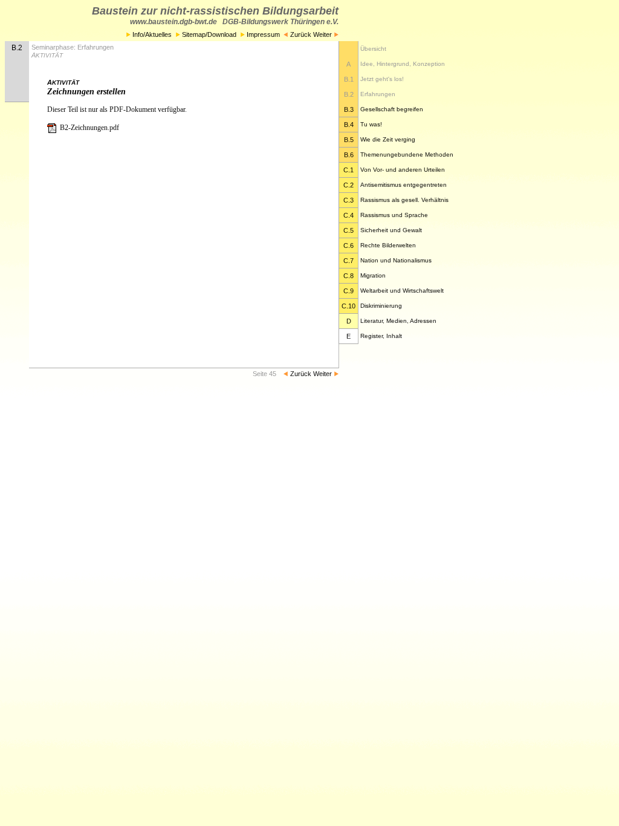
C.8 (348, 275)
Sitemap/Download (208, 34)
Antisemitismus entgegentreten (403, 184)
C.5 (348, 230)
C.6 (348, 245)
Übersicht (373, 48)
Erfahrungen (377, 94)
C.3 (348, 200)
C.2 (348, 185)
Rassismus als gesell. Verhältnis (404, 200)
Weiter (323, 34)
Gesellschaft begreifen (391, 109)
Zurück (299, 34)
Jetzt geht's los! (382, 79)
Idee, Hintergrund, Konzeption (402, 63)
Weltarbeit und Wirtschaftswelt (402, 290)
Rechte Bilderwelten (388, 245)
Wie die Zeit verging (387, 139)
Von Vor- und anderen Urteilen (402, 169)
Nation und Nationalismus (396, 260)
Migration (373, 275)
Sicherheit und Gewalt (391, 230)
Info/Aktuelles (151, 34)
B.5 (349, 139)
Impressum (263, 34)
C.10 (348, 306)
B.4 (349, 124)
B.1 (349, 79)
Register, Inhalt (381, 336)
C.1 (348, 170)
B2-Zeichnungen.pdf (88, 127)
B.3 (349, 109)
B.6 (349, 154)
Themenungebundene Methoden (406, 154)
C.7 (348, 260)
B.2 (349, 94)
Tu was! (371, 124)
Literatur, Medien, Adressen (398, 320)
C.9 (348, 290)
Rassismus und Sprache (394, 215)
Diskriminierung (381, 305)
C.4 (348, 215)
